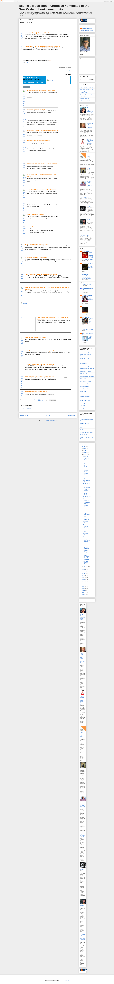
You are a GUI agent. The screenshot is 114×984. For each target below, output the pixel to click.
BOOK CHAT (86, 456)
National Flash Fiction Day (86, 486)
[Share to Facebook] (54, 400)
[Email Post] (46, 400)
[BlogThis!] (51, 400)
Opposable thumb (84, 386)
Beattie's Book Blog (31, 400)
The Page (82, 405)
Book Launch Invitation (86, 499)
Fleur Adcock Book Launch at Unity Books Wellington (86, 556)
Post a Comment (26, 408)
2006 (83, 594)
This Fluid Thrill (86, 317)
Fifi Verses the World (87, 263)
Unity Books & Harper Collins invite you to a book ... (86, 492)
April (84, 450)
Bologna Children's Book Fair (86, 518)
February (85, 454)
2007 (83, 592)
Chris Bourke (83, 363)
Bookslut (82, 361)
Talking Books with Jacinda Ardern (86, 540)
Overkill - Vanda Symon (86, 389)
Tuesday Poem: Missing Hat (90, 298)
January (85, 566)
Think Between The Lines (90, 155)
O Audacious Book (87, 295)
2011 (83, 584)
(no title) (89, 168)
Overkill (84, 306)
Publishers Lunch (85, 462)
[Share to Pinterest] (55, 400)
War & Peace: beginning (87, 329)
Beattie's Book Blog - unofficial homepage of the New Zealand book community (54, 7)
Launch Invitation (86, 544)
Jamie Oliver (83, 417)
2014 (83, 577)
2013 (83, 579)
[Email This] (49, 400)
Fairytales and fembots (87, 284)
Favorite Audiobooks (86, 514)
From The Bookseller (86, 548)
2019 (83, 446)
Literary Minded (84, 378)
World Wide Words (85, 434)
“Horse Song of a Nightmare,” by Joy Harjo (86, 99)
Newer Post (24, 415)
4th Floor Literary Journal (86, 352)
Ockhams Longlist (85, 551)
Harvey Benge (83, 373)
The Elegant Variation (85, 403)
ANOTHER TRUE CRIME (90, 337)
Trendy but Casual (84, 408)
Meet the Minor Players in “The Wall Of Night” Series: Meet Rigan (88, 277)
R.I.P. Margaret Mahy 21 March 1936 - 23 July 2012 (90, 110)
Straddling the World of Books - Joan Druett (86, 399)
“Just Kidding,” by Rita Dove (87, 87)
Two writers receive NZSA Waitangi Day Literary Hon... (86, 528)
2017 (83, 571)
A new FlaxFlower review (86, 467)
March (85, 452)
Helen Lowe (85, 274)
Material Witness (84, 423)
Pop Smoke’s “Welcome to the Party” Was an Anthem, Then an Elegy (87, 91)
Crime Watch (85, 251)
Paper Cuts (83, 391)
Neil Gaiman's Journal (85, 381)
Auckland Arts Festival (86, 481)
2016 (83, 573)
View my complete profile (86, 30)
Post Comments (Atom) (51, 420)
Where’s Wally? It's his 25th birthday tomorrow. (90, 141)
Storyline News (86, 537)
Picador (82, 394)
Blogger (66, 980)
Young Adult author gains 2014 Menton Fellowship (90, 125)
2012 (83, 582)
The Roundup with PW (85, 197)
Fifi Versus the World (85, 371)
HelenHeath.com (86, 283)
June (84, 448)
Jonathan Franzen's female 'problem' (86, 234)
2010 (83, 586)
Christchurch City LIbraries (86, 366)
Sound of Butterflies (85, 396)
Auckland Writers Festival (85, 563)
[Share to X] (52, 400)
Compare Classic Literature (87, 368)
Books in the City (84, 358)
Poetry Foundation (84, 429)
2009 (83, 588)
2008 (83, 590)
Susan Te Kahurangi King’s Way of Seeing (87, 95)
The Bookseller (87, 483)
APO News (85, 509)
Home (48, 415)
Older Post (71, 415)
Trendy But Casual (87, 328)
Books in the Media (86, 459)
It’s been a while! (86, 291)
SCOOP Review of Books (86, 432)
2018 (83, 569)
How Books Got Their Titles (87, 376)
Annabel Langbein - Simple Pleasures (89, 183)
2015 (83, 575)
